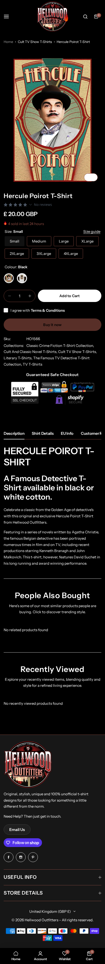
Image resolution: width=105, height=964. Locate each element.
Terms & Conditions (48, 310)
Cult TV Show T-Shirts (35, 42)
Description (14, 433)
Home (8, 42)
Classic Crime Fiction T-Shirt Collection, (60, 345)
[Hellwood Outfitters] (52, 16)
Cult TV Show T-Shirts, (77, 351)
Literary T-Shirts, (18, 358)
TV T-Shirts (32, 364)
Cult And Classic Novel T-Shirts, (31, 351)
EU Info (67, 433)
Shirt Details (42, 433)
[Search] (85, 16)
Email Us (17, 829)
